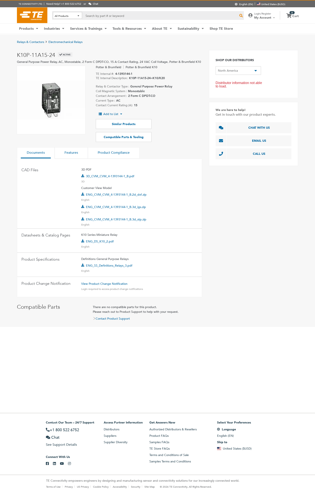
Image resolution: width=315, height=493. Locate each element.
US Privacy (83, 486)
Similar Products (123, 124)
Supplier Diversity (116, 442)
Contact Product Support (113, 318)
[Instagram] (71, 464)
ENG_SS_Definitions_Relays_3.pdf (109, 265)
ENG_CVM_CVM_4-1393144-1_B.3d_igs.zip (116, 207)
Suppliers (110, 436)
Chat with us (259, 128)
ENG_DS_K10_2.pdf (100, 241)
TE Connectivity (32, 15)
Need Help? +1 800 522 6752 (63, 3)
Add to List (110, 114)
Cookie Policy (101, 486)
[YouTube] (64, 464)
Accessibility (120, 486)
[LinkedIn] (56, 464)
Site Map (149, 486)
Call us (259, 154)
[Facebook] (49, 464)
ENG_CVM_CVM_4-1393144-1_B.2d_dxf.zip (116, 194)
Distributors (111, 429)
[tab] (36, 153)
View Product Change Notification (104, 284)
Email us (259, 141)
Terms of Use (53, 486)
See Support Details (61, 444)
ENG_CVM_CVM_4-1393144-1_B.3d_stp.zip (116, 219)
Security (135, 486)
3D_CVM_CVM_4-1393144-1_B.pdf (110, 176)
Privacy (69, 486)
